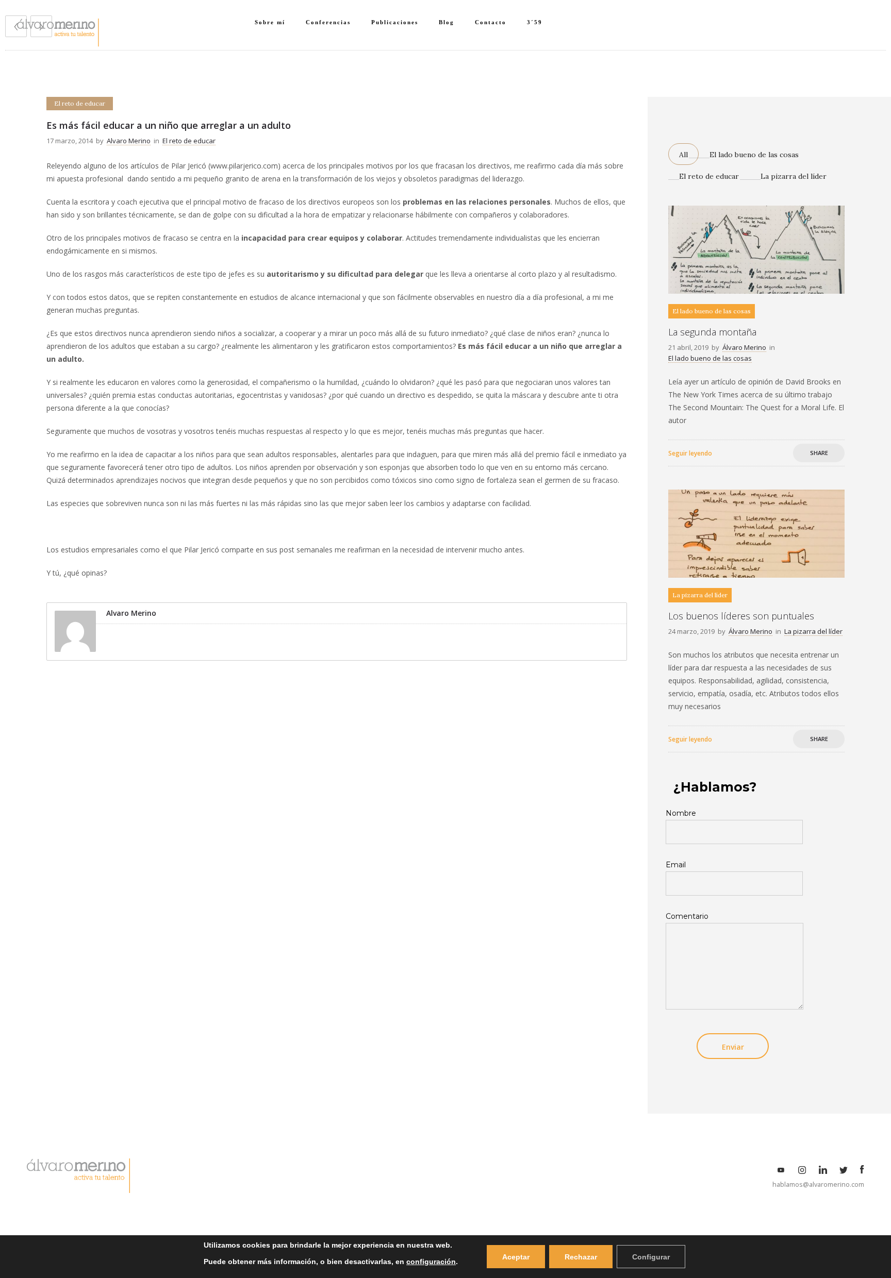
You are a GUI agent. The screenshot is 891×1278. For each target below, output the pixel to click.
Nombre (681, 813)
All (683, 154)
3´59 (534, 22)
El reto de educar (709, 176)
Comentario (687, 916)
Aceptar (516, 1257)
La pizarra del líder (794, 176)
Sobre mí (270, 22)
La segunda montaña (712, 332)
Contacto (490, 22)
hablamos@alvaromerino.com (818, 1184)
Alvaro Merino (129, 140)
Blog (446, 22)
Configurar (651, 1257)
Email (676, 864)
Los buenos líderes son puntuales (741, 616)
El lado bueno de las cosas (754, 154)
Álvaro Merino (744, 347)
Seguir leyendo (690, 453)
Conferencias (328, 22)
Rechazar (581, 1257)
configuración (431, 1261)
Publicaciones (394, 22)
